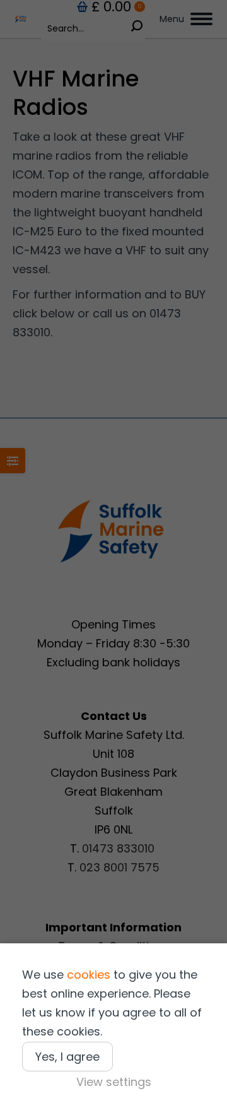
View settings (113, 1082)
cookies (88, 974)
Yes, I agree (67, 1056)
